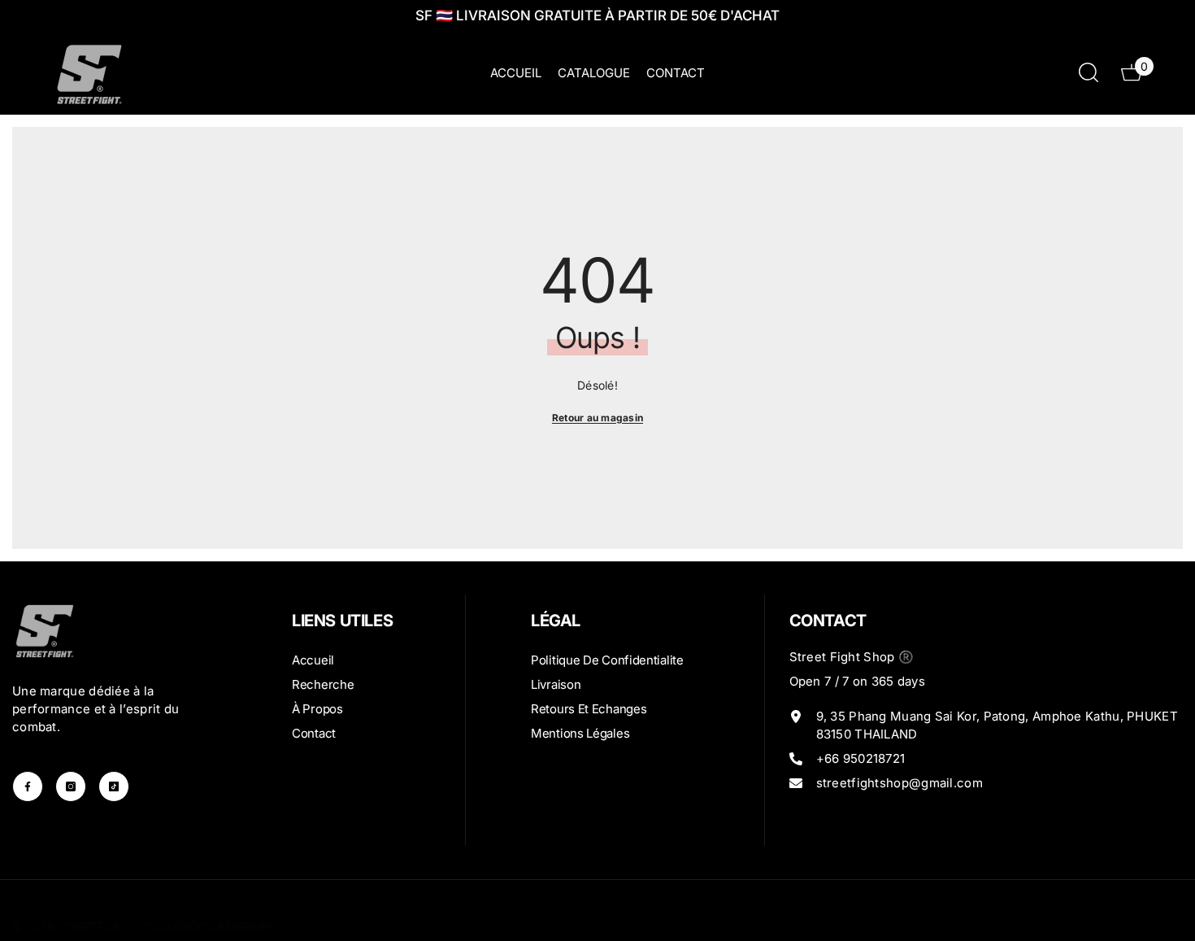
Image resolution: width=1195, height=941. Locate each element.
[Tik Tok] (113, 786)
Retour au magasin (597, 418)
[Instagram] (70, 786)
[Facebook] (27, 786)
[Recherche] (1088, 72)
